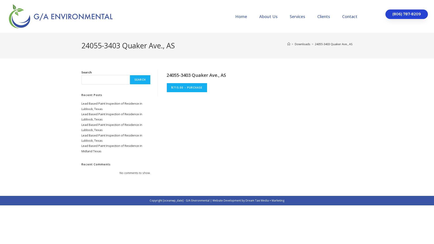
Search (86, 72)
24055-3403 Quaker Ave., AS (334, 44)
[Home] (288, 44)
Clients (323, 16)
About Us (268, 16)
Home (241, 16)
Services (297, 16)
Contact (349, 16)
